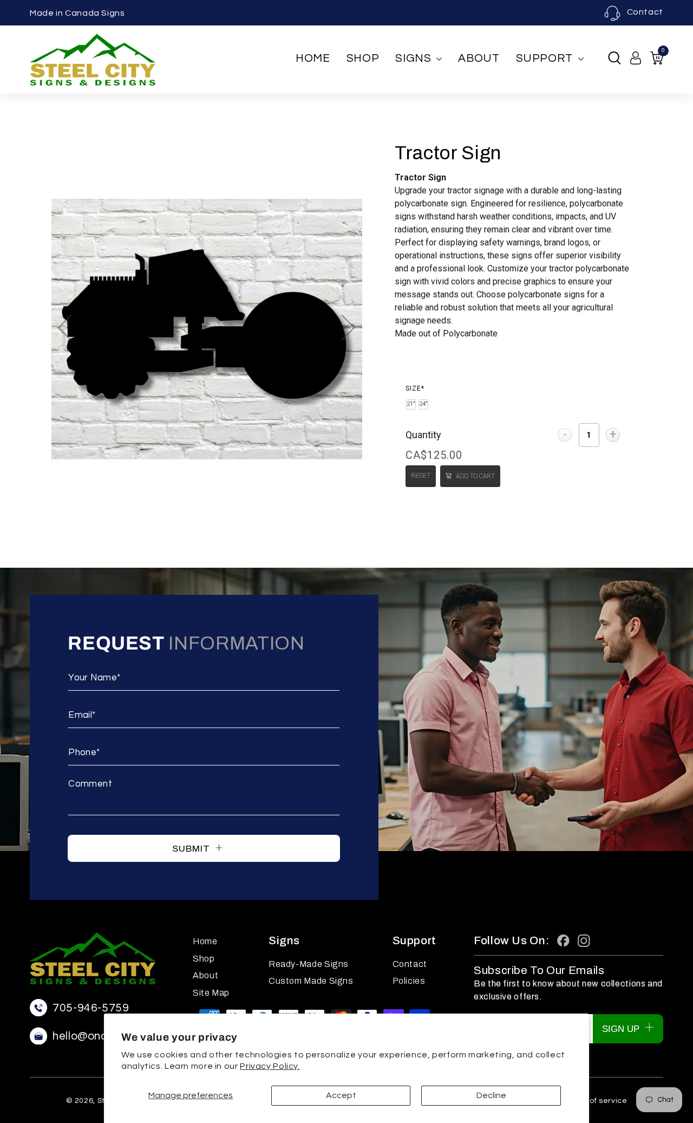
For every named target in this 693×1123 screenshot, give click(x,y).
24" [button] (423, 403)
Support (544, 58)
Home (313, 58)
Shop (363, 58)
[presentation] (415, 388)
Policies (409, 980)
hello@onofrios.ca (100, 1036)
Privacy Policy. (269, 1066)
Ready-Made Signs (309, 964)
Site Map (211, 992)
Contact (645, 12)
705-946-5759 (91, 1008)
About (478, 58)
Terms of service (595, 1101)
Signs (413, 58)
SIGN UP (622, 1029)
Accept (341, 1095)
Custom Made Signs (311, 980)
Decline (491, 1095)
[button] (614, 57)
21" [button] (411, 403)
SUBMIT (192, 848)
